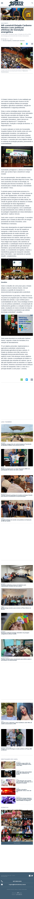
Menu (2, 3)
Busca (32, 3)
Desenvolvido (14, 893)
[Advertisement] (17, 87)
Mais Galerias (17, 843)
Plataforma (14, 894)
